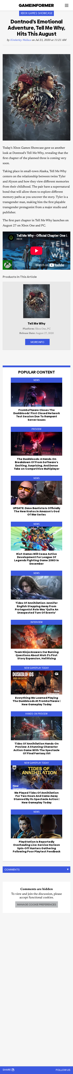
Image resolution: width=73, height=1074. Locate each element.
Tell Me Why (36, 323)
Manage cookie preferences (36, 904)
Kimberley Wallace (20, 40)
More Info (37, 342)
